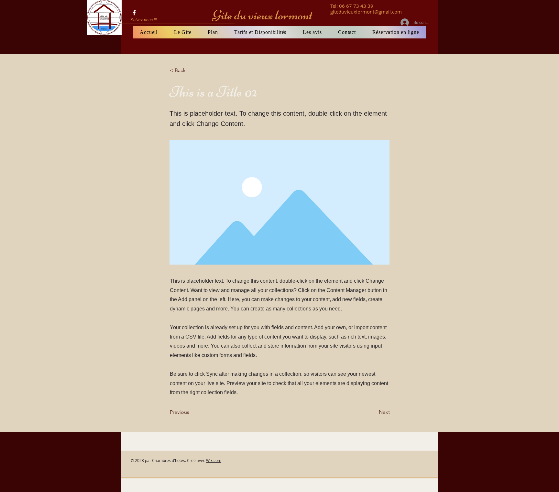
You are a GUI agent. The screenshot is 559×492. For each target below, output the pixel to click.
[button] (191, 70)
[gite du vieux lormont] (134, 12)
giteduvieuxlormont (352, 11)
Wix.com (213, 460)
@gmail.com (388, 11)
